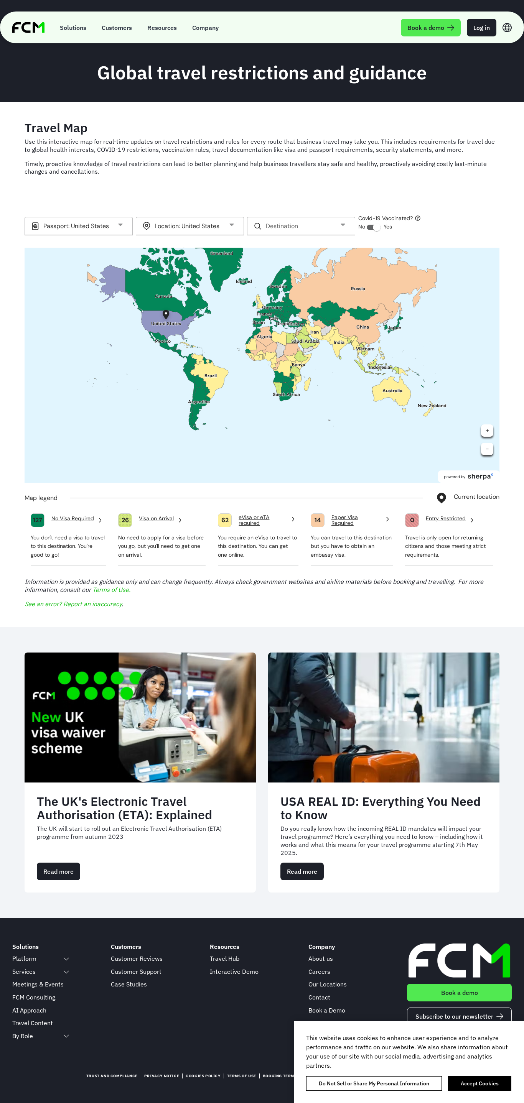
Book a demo (459, 992)
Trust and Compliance (112, 1075)
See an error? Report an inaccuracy (73, 604)
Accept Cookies (480, 1083)
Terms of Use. (111, 589)
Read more (61, 874)
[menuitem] (73, 27)
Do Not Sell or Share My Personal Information (374, 1083)
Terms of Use (241, 1075)
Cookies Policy (203, 1075)
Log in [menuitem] (481, 27)
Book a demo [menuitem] (425, 27)
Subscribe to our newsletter (454, 1016)
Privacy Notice (161, 1075)
